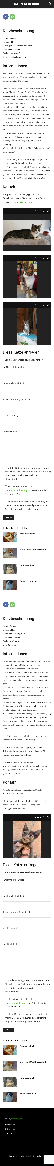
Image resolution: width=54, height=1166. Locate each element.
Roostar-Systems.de (18, 1119)
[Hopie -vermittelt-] (10, 585)
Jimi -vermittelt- (27, 565)
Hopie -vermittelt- (28, 581)
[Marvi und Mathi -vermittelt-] (10, 553)
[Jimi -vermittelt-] (10, 569)
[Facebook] (6, 17)
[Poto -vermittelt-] (10, 537)
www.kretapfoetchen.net (24, 202)
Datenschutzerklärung (16, 490)
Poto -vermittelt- (27, 534)
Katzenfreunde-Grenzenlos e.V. (32, 1156)
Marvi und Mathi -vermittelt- (33, 549)
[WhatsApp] (12, 17)
